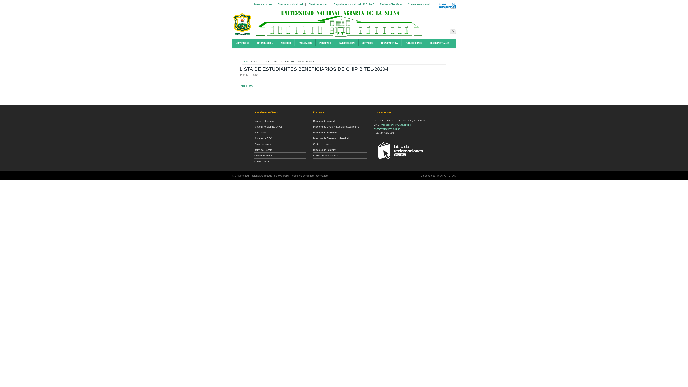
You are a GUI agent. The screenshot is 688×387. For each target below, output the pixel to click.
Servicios (367, 43)
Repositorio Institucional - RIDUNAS (354, 4)
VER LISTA (246, 86)
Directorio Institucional (290, 4)
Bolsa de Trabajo (263, 150)
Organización (265, 43)
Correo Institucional (419, 4)
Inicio (245, 61)
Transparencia (389, 43)
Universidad (242, 43)
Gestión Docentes (263, 155)
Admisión (286, 43)
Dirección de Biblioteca (325, 132)
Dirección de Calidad (324, 121)
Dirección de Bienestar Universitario (331, 138)
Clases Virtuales (439, 43)
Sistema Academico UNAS (268, 126)
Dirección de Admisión (324, 150)
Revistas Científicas (391, 4)
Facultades (305, 43)
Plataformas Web (318, 4)
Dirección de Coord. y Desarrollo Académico (336, 126)
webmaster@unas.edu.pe (387, 129)
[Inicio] (242, 34)
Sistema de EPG (263, 138)
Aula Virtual (260, 132)
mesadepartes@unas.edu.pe (396, 124)
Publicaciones (414, 43)
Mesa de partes (263, 4)
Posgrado (325, 43)
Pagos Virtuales (262, 144)
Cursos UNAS (261, 161)
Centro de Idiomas (322, 144)
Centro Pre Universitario (325, 155)
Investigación (347, 43)
